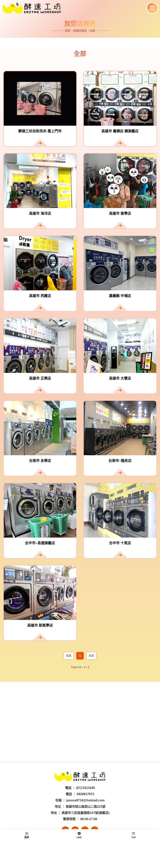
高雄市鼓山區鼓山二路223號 (85, 806)
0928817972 (85, 794)
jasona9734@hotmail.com (85, 800)
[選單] (152, 8)
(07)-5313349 (85, 787)
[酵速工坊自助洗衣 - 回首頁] (73, 7)
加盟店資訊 (80, 30)
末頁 (91, 655)
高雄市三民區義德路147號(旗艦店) (85, 812)
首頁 (68, 30)
